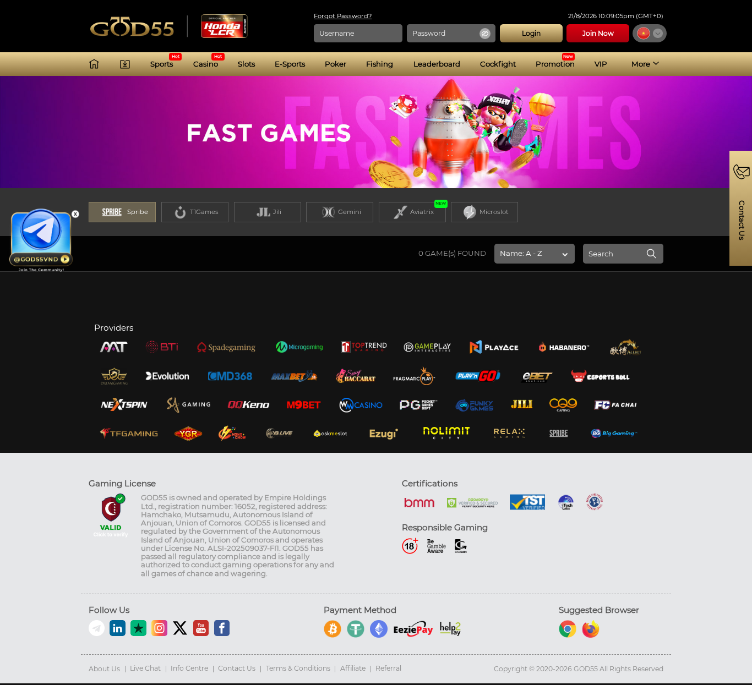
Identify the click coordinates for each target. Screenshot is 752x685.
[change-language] (650, 33)
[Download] (124, 63)
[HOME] (94, 63)
